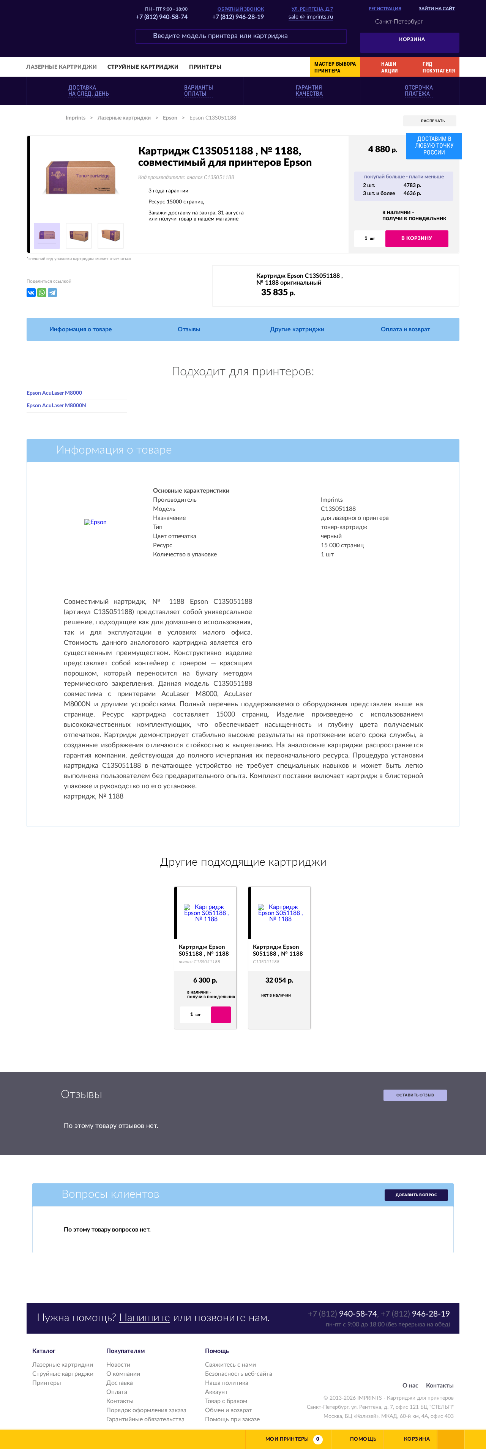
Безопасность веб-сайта (238, 1374)
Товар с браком (226, 1401)
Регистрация (385, 8)
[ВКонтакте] (31, 292)
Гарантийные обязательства (145, 1419)
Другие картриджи (297, 329)
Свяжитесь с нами (230, 1365)
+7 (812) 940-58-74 (162, 17)
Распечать (433, 121)
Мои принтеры (287, 1439)
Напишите (144, 1317)
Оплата (116, 1392)
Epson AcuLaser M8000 (54, 393)
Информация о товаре (80, 329)
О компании (123, 1374)
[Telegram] (52, 292)
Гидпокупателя (439, 67)
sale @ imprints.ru (311, 17)
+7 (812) (342, 1314)
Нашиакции (389, 67)
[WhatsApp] (41, 292)
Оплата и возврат (405, 329)
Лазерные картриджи (61, 67)
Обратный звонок (241, 9)
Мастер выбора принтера (335, 67)
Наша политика (226, 1383)
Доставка (119, 1383)
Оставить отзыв (415, 1095)
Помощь (363, 1439)
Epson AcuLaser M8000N (56, 405)
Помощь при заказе (232, 1419)
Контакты (120, 1401)
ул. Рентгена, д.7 (312, 9)
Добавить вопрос (416, 1195)
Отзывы (189, 329)
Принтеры (205, 67)
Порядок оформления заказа (146, 1410)
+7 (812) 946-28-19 (238, 17)
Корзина (412, 39)
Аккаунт (216, 1392)
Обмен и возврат (228, 1410)
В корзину (416, 238)
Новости (118, 1365)
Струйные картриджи (142, 67)
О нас (410, 1386)
